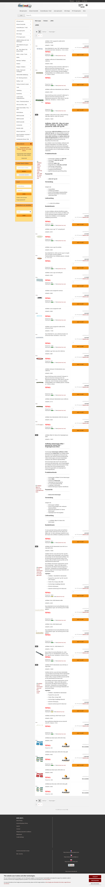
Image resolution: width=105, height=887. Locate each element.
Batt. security (19, 853)
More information (95, 883)
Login (78, 1)
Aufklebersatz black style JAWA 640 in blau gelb (56, 751)
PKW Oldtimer (19, 112)
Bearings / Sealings (21, 60)
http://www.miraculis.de (71, 871)
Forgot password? (20, 199)
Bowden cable (19, 128)
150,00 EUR (24, 158)
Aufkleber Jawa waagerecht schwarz (54, 290)
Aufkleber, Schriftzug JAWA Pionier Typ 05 (55, 715)
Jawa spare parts (58, 11)
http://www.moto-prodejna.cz (71, 857)
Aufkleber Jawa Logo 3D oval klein (53, 247)
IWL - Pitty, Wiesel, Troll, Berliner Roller (21, 50)
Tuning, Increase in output (22, 84)
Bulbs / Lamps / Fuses (21, 54)
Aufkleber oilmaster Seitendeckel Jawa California (56, 399)
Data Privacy (19, 820)
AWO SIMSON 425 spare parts (22, 45)
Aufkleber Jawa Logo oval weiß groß (53, 272)
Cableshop (19, 90)
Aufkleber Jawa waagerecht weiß (53, 308)
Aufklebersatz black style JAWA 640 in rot (55, 769)
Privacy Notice (47, 879)
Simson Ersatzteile (33, 11)
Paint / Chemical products (22, 101)
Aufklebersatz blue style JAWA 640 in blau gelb (56, 784)
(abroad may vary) (62, 55)
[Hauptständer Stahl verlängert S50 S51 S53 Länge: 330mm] (24, 149)
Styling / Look (19, 81)
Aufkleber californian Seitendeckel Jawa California (57, 89)
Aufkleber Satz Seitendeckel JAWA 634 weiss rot (56, 417)
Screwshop (19, 93)
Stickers (18, 63)
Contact (18, 829)
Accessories (19, 125)
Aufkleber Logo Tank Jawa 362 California (55, 351)
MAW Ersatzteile (20, 122)
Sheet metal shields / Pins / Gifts (22, 108)
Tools (17, 87)
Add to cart (80, 54)
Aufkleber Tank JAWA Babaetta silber (54, 600)
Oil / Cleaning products (21, 77)
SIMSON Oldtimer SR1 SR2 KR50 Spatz (22, 41)
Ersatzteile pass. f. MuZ (45, 11)
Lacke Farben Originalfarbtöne (20, 97)
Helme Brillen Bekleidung (22, 74)
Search (72, 1)
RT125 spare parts (76, 11)
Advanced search (24, 174)
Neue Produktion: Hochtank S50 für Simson (23, 135)
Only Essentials (95, 880)
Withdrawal (19, 834)
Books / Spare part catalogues (20, 70)
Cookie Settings (20, 837)
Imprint (18, 826)
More (84, 11)
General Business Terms (22, 823)
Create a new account (21, 197)
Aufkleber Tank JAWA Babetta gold (53, 624)
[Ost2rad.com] (24, 5)
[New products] (31, 144)
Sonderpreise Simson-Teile (22, 139)
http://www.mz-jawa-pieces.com (71, 852)
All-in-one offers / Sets (21, 104)
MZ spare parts (23, 11)
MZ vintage (67, 11)
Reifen (17, 57)
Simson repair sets (20, 131)
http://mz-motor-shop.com (71, 861)
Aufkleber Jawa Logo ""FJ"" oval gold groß (55, 229)
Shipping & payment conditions (23, 831)
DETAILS (47, 51)
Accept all (95, 876)
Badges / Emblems (20, 66)
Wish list (85, 1)
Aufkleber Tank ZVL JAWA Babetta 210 (54, 646)
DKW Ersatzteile (20, 115)
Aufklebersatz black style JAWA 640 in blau (55, 737)
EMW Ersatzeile (20, 118)
